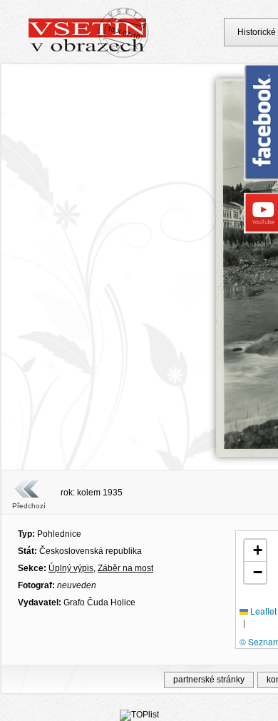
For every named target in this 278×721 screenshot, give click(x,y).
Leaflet (262, 611)
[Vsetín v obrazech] (89, 56)
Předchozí (29, 506)
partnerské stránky (208, 680)
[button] (255, 551)
